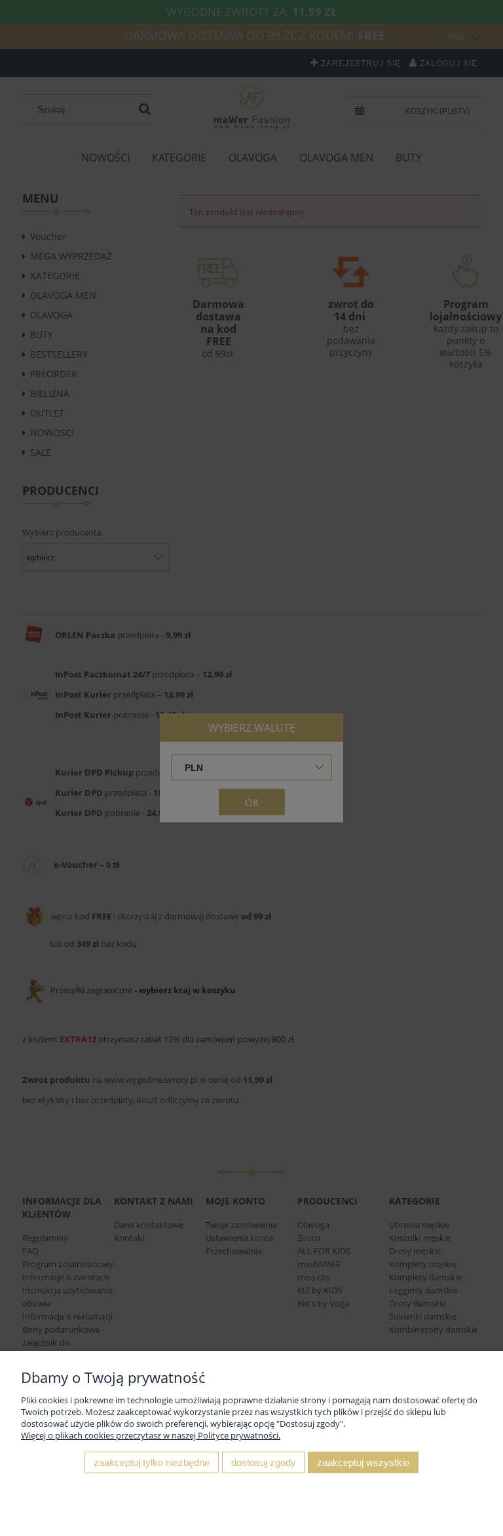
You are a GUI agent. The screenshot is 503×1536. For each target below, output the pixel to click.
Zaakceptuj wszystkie (363, 1462)
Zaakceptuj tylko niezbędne (152, 1462)
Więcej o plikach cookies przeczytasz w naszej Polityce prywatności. (150, 1435)
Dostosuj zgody (263, 1462)
